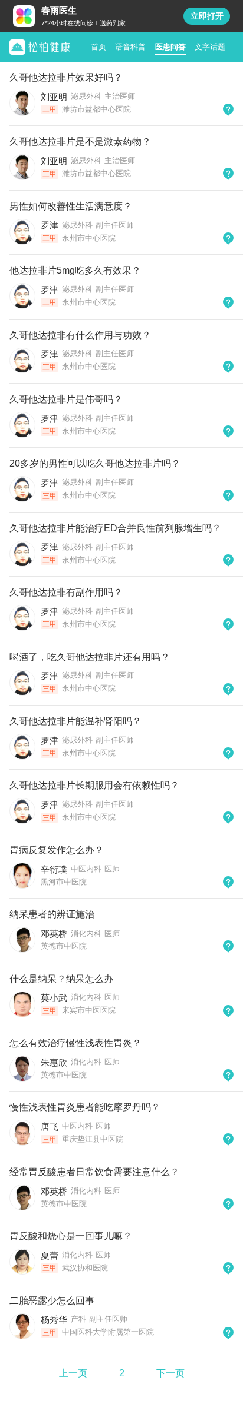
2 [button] (121, 1373)
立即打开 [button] (207, 16)
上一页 (73, 1373)
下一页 (170, 1373)
